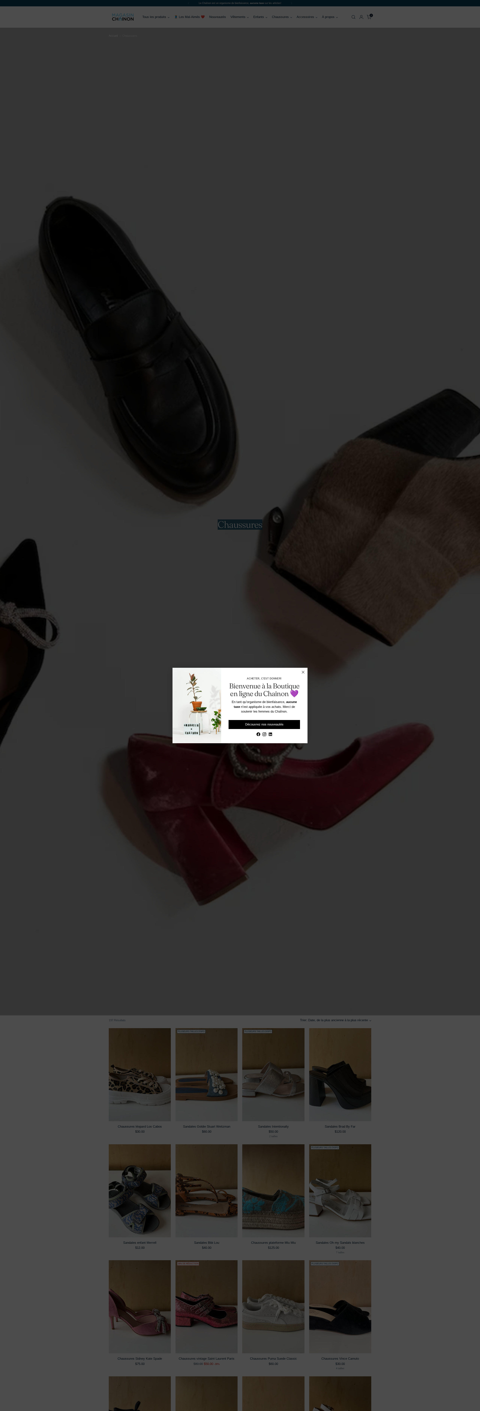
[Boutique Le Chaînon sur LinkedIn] (270, 735)
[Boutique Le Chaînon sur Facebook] (258, 735)
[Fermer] (303, 672)
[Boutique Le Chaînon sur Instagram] (264, 735)
